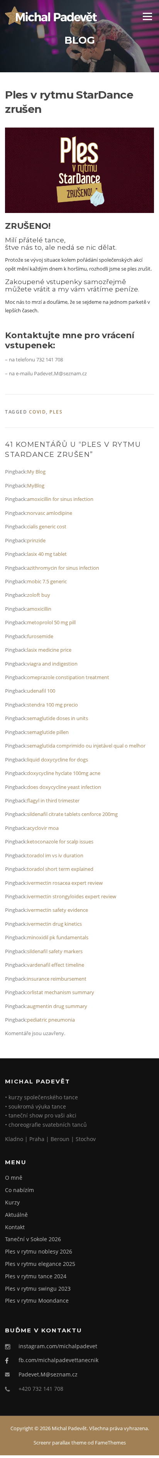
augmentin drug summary (57, 1006)
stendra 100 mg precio (52, 704)
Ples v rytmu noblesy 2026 (38, 1251)
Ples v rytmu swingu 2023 (38, 1288)
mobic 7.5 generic (47, 581)
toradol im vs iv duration (55, 855)
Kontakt (15, 1227)
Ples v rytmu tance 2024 (35, 1276)
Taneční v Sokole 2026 (33, 1239)
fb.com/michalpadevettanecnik (58, 1360)
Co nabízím (19, 1190)
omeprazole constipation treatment (68, 677)
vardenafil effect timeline (55, 964)
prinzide (36, 540)
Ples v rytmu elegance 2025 (40, 1263)
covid (37, 412)
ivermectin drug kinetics (54, 923)
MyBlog (35, 485)
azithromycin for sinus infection (63, 567)
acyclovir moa (43, 827)
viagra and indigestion (52, 663)
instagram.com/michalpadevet (58, 1346)
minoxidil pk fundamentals (57, 937)
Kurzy (12, 1202)
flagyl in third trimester (53, 800)
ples (56, 412)
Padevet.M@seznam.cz (48, 1374)
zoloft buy (38, 594)
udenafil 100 (41, 690)
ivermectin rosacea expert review (65, 882)
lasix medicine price (49, 649)
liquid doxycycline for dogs (57, 759)
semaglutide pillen (48, 732)
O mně (13, 1177)
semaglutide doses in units (57, 718)
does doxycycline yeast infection (64, 787)
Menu (147, 16)
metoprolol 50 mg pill (51, 622)
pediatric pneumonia (51, 1019)
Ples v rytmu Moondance (37, 1300)
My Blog (36, 471)
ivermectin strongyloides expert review (71, 896)
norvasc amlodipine (49, 512)
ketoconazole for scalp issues (60, 841)
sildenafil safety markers (55, 951)
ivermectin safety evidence (57, 909)
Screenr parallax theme (60, 1442)
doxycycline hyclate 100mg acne (63, 773)
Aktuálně (16, 1214)
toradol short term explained (60, 868)
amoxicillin (39, 608)
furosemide (40, 636)
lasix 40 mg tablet (47, 553)
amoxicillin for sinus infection (60, 499)
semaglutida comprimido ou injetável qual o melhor (86, 745)
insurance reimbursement (56, 978)
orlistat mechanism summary (60, 992)
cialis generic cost (46, 526)
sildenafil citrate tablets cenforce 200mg (72, 814)
